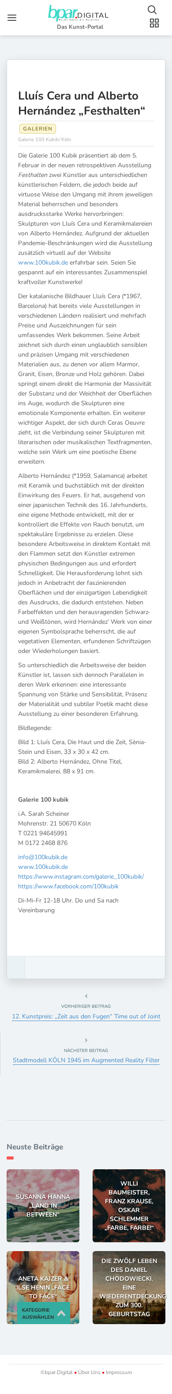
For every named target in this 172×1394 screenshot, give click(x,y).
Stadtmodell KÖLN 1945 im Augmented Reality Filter (86, 1060)
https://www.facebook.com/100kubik (68, 886)
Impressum (118, 1372)
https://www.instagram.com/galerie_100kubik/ (81, 876)
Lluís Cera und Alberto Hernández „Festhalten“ (82, 103)
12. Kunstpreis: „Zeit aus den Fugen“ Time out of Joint (86, 1016)
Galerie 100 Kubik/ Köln (44, 139)
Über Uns (89, 1372)
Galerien (37, 128)
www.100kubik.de (43, 262)
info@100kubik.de (42, 857)
